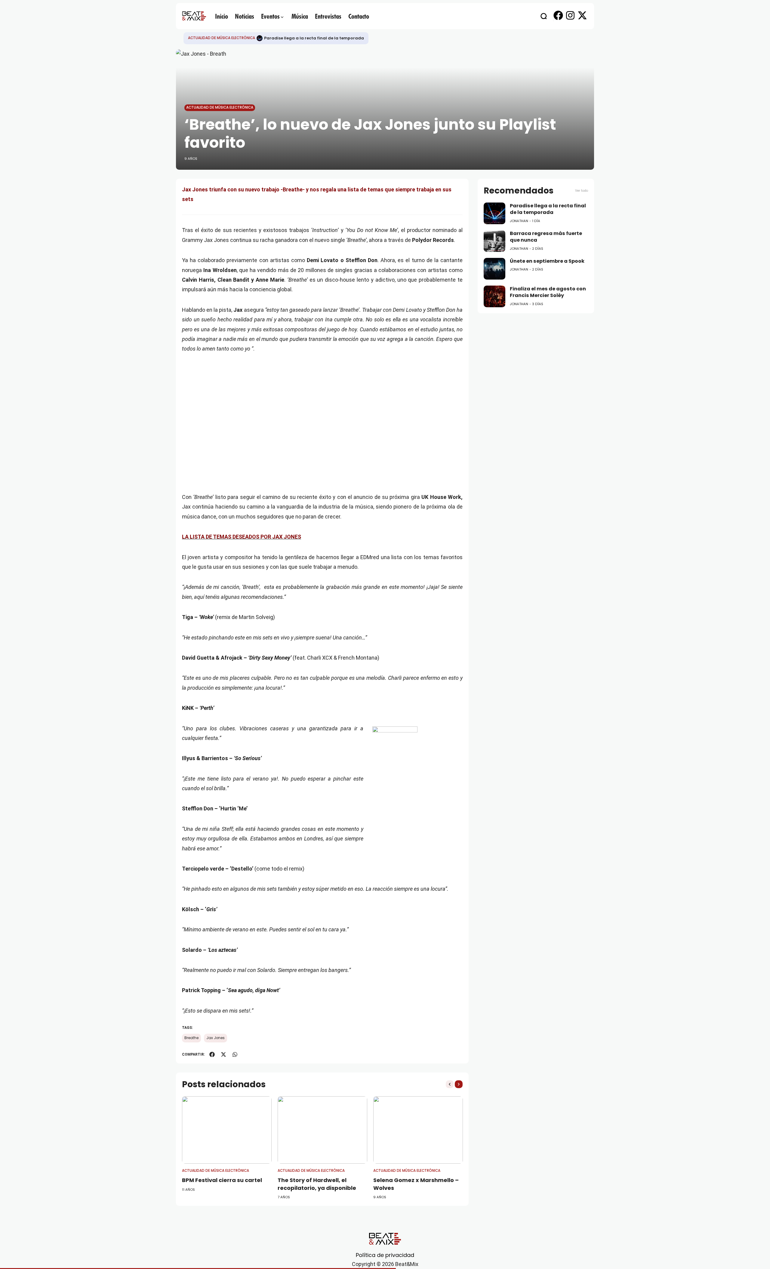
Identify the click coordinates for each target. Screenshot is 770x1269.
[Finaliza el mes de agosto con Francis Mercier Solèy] (494, 296)
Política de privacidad (385, 1255)
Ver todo (581, 190)
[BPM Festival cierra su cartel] (227, 1130)
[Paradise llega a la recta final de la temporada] (260, 38)
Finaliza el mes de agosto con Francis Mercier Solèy (548, 292)
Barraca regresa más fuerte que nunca (546, 237)
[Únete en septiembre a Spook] (494, 269)
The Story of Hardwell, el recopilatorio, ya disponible (317, 1183)
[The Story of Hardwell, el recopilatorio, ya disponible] (322, 1130)
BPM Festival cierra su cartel (222, 1180)
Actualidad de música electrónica (221, 38)
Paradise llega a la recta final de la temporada (314, 38)
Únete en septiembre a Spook (547, 261)
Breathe (191, 1037)
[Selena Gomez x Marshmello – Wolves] (418, 1130)
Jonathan (519, 220)
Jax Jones (215, 1037)
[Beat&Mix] (194, 16)
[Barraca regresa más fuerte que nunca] (494, 241)
